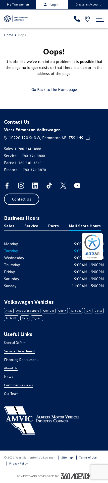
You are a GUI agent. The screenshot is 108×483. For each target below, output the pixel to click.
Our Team (11, 393)
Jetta (98, 310)
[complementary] (92, 246)
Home (8, 35)
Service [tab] (31, 225)
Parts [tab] (53, 225)
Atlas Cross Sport (27, 310)
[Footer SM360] (76, 476)
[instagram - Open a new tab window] (21, 186)
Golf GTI (48, 310)
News (8, 376)
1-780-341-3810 (28, 163)
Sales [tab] (9, 225)
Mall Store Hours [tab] (85, 225)
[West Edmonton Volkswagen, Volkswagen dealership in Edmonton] (16, 18)
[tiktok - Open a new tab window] (49, 186)
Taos (25, 318)
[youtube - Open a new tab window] (77, 186)
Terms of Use (88, 457)
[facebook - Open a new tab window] (7, 186)
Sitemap (67, 457)
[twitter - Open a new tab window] (63, 186)
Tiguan (36, 318)
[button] (18, 4)
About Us (11, 368)
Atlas (9, 310)
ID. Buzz (76, 310)
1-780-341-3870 (32, 170)
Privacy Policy (18, 463)
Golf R (62, 310)
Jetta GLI (12, 318)
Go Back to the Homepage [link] (54, 89)
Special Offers (14, 342)
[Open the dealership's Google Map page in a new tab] (88, 19)
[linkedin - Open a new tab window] (35, 186)
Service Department (19, 351)
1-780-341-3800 (31, 156)
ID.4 (88, 310)
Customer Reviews (18, 385)
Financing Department (21, 359)
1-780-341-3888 (28, 149)
